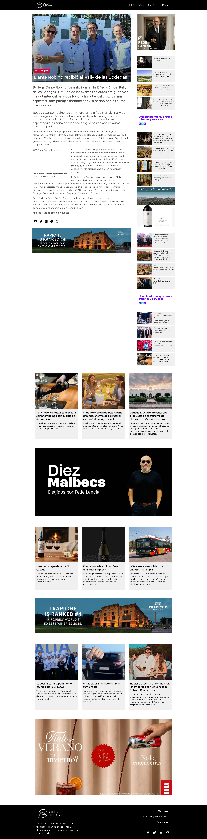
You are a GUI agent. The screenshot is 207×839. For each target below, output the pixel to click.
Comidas (152, 5)
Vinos (141, 5)
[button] (42, 71)
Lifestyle (165, 5)
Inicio (132, 5)
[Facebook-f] (148, 833)
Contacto (163, 811)
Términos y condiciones (155, 816)
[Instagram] (161, 833)
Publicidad (162, 822)
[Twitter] (154, 833)
